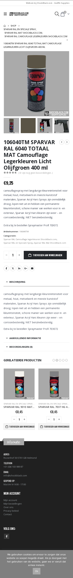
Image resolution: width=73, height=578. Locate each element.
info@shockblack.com (15, 475)
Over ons (8, 507)
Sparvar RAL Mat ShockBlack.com (50, 242)
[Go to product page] (19, 384)
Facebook (6, 268)
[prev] (61, 142)
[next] (66, 142)
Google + (26, 268)
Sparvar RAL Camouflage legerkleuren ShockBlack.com (30, 239)
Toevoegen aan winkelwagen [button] (22, 426)
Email (32, 268)
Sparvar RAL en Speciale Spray (18, 242)
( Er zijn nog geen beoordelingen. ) (35, 172)
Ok (36, 571)
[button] (6, 14)
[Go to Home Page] (5, 26)
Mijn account (10, 500)
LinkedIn (19, 268)
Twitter (13, 268)
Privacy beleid (11, 510)
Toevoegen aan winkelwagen (47, 255)
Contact (8, 514)
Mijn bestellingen (13, 503)
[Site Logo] (19, 14)
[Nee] (68, 564)
